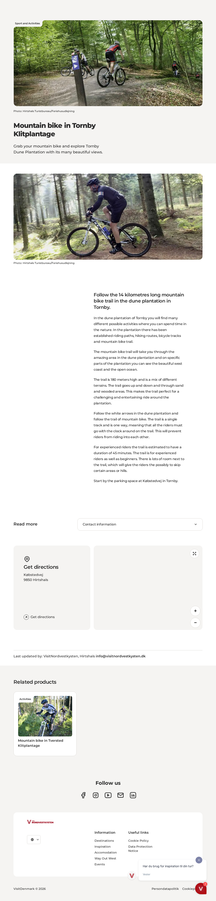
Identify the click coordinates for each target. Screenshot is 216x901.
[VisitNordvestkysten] (40, 822)
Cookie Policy (138, 841)
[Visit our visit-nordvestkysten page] (133, 795)
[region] (148, 588)
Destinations (104, 841)
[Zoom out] (195, 623)
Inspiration (102, 846)
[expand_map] (194, 553)
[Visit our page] (83, 795)
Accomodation (105, 852)
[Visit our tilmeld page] (120, 795)
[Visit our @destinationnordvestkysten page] (108, 795)
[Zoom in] (195, 611)
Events (99, 864)
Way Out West (105, 858)
